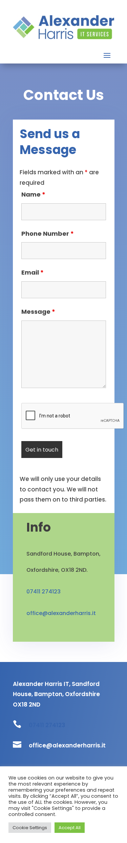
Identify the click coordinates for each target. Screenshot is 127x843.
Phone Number (47, 233)
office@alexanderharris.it (61, 613)
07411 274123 (47, 725)
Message (38, 311)
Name (33, 194)
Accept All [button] (70, 827)
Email (32, 272)
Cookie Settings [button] (30, 827)
